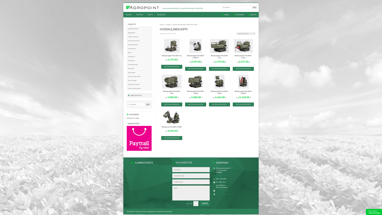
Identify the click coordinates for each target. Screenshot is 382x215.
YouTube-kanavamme (223, 194)
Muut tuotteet (132, 80)
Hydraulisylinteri (133, 44)
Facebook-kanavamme (223, 191)
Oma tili (253, 15)
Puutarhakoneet (133, 64)
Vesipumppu (131, 72)
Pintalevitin (131, 60)
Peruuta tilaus (168, 211)
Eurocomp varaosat (134, 41)
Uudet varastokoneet (134, 88)
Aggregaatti (131, 33)
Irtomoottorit (132, 48)
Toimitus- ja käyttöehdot (148, 211)
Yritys (150, 15)
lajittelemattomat (133, 29)
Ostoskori (240, 15)
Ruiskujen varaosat (133, 84)
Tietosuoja (138, 211)
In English (161, 15)
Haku (254, 7)
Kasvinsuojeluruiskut (134, 76)
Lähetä (205, 203)
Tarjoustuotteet (136, 95)
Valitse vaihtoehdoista (171, 66)
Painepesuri (131, 56)
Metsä (130, 52)
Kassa (226, 15)
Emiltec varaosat (133, 37)
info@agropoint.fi (222, 175)
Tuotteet (139, 15)
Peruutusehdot (160, 211)
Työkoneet (131, 68)
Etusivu (129, 15)
